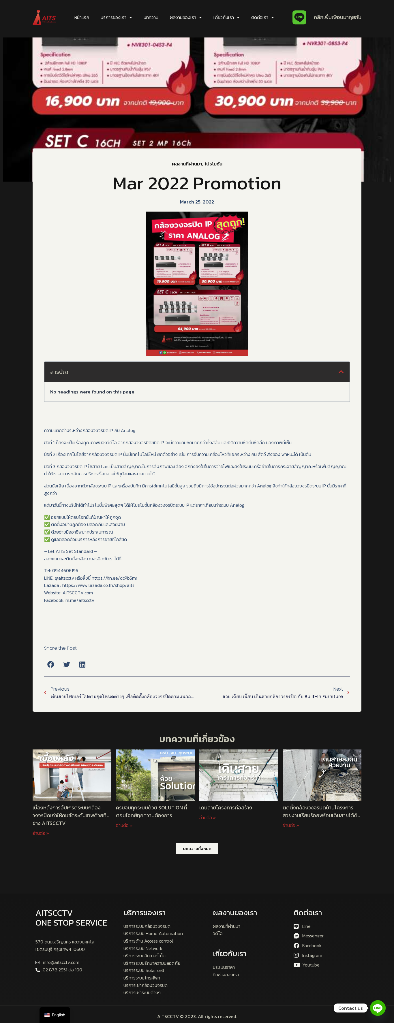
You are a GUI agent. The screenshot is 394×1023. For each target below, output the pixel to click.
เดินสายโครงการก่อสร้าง (226, 807)
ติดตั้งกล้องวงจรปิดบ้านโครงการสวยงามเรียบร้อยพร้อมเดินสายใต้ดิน (322, 811)
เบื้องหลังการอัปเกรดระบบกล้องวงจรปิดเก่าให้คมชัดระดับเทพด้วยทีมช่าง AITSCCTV (71, 815)
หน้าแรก (81, 17)
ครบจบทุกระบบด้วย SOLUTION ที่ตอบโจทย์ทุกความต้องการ (151, 811)
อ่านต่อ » (41, 833)
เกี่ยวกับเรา (223, 17)
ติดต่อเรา (259, 17)
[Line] (378, 1008)
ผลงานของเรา (183, 17)
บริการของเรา (113, 17)
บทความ (151, 17)
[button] (50, 664)
